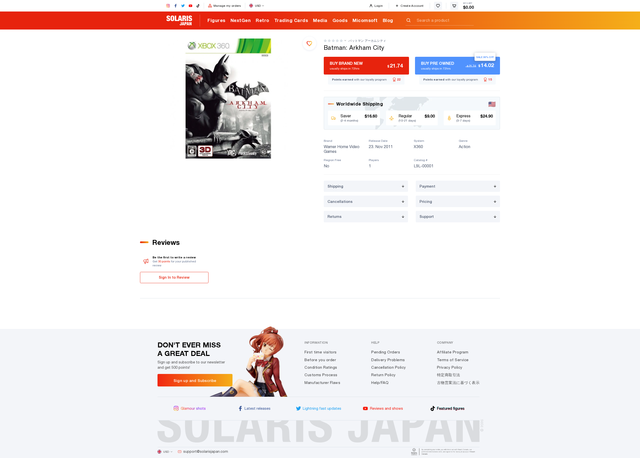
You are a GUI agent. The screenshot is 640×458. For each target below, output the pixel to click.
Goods (340, 20)
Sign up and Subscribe (195, 380)
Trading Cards (291, 20)
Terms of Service (453, 360)
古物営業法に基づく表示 (458, 382)
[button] (333, 41)
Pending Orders (385, 352)
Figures (217, 20)
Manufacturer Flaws (322, 382)
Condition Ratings (320, 367)
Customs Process (321, 375)
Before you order (320, 360)
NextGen (240, 20)
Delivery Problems (388, 360)
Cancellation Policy (388, 367)
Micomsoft (365, 20)
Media (320, 20)
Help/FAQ (379, 382)
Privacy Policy (449, 367)
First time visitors (320, 352)
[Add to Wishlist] (309, 43)
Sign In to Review (174, 277)
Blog (388, 20)
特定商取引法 (448, 375)
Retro (262, 20)
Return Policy (383, 375)
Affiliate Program (452, 352)
